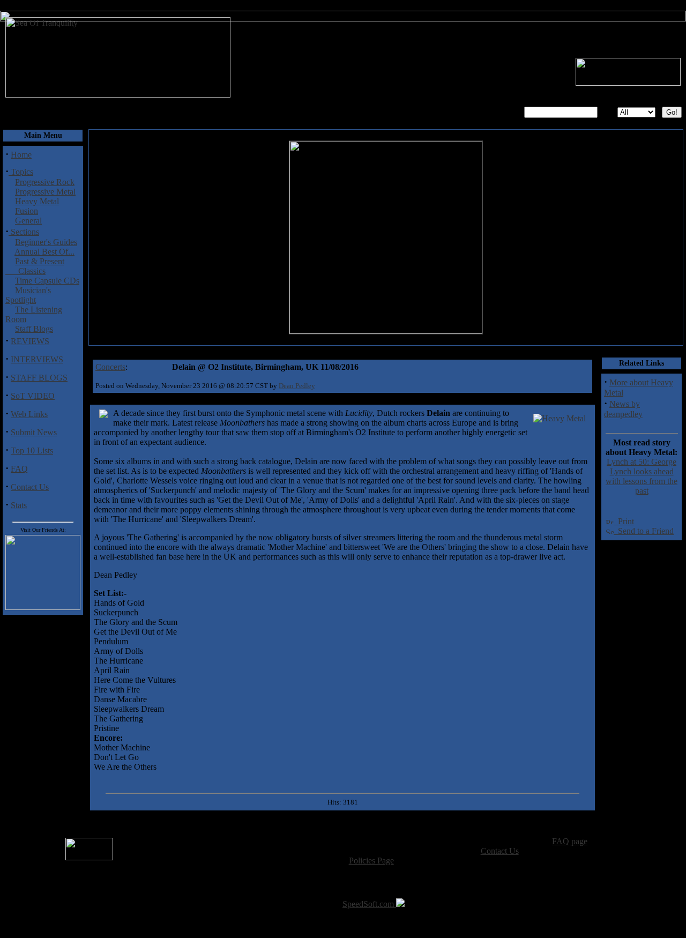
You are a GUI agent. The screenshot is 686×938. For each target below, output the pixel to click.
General (28, 220)
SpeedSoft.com (369, 904)
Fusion (26, 210)
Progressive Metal (45, 191)
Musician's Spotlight (28, 295)
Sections (24, 231)
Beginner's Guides (46, 242)
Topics (21, 171)
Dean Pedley (297, 386)
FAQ (19, 468)
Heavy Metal (37, 201)
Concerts (110, 366)
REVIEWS (30, 341)
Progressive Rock (44, 182)
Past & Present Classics (34, 266)
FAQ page (569, 841)
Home (21, 154)
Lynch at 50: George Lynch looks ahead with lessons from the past (641, 476)
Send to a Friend (644, 530)
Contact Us (30, 487)
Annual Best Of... (44, 251)
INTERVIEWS (37, 359)
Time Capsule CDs (47, 280)
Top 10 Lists (32, 450)
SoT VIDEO (33, 395)
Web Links (29, 414)
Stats (19, 505)
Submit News (34, 432)
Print (624, 521)
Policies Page (371, 860)
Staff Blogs (34, 328)
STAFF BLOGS (39, 377)
